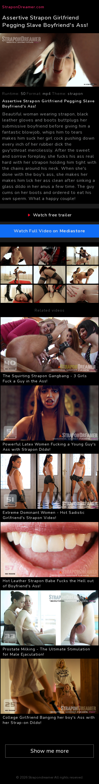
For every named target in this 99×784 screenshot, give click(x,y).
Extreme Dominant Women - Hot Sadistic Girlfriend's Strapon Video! (44, 515)
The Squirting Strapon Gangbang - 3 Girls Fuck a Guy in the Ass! (45, 378)
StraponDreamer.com (23, 7)
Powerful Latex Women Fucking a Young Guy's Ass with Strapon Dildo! (49, 447)
